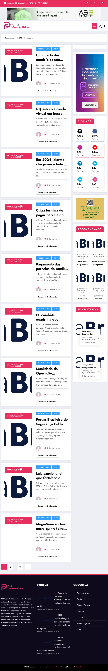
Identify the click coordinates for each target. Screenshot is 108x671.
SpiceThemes (80, 667)
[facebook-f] (87, 2)
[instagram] (98, 2)
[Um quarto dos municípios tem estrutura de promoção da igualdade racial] (18, 70)
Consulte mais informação (47, 91)
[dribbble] (94, 2)
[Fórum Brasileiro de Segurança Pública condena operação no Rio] (18, 434)
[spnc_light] (105, 26)
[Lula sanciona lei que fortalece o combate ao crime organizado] (18, 486)
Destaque (81, 599)
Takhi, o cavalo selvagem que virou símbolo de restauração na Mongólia (98, 263)
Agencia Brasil (43, 49)
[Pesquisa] (100, 26)
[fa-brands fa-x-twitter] (91, 2)
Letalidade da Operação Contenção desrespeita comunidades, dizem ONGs (47, 371)
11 (20, 567)
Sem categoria (83, 623)
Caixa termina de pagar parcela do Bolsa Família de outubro (49, 212)
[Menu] (94, 26)
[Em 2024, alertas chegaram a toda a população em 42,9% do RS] (18, 173)
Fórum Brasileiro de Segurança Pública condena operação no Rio (52, 421)
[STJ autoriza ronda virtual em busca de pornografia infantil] (18, 122)
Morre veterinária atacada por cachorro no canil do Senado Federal (82, 297)
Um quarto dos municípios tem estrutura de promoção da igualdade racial (49, 57)
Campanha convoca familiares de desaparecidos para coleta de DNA (98, 297)
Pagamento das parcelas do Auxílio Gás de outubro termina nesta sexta (51, 266)
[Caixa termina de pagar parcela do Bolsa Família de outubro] (18, 225)
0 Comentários (53, 84)
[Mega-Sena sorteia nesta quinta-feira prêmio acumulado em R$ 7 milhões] (18, 537)
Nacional (81, 617)
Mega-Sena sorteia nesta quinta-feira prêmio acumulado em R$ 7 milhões (51, 526)
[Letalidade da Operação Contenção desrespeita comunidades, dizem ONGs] (18, 382)
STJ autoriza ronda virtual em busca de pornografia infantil (51, 111)
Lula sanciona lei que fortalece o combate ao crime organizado (50, 475)
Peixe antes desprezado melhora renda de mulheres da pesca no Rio (82, 263)
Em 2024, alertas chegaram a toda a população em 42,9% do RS (51, 161)
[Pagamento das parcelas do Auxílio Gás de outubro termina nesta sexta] (18, 277)
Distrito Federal (83, 605)
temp (56, 49)
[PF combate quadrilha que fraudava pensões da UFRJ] (18, 329)
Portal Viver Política (54, 667)
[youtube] (102, 2)
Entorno (80, 611)
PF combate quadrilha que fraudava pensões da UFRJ (50, 317)
